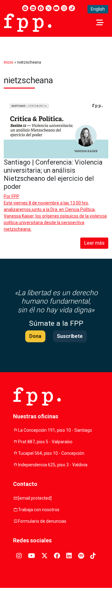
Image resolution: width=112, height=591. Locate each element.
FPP (15, 196)
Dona (35, 336)
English (98, 9)
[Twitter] (48, 8)
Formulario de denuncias (42, 521)
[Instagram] (64, 8)
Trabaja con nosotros (38, 509)
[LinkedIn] (33, 8)
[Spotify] (25, 8)
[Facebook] (41, 8)
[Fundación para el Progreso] (27, 22)
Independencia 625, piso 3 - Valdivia (52, 464)
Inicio (8, 62)
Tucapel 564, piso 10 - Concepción (51, 453)
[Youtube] (56, 8)
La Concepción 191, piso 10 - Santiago (55, 430)
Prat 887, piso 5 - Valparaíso (45, 441)
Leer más (94, 243)
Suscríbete (70, 336)
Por (11, 196)
